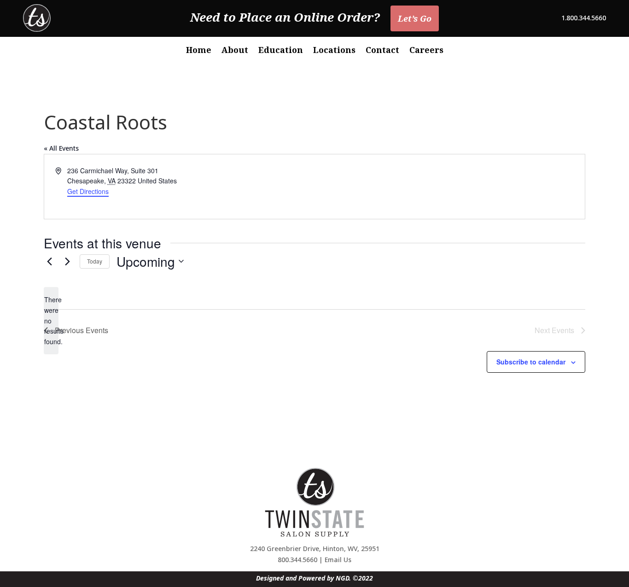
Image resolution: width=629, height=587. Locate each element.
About (234, 51)
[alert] (51, 320)
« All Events (61, 148)
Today (94, 261)
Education (280, 51)
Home (198, 51)
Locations (334, 51)
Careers (426, 51)
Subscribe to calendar (530, 361)
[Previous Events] (49, 261)
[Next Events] (67, 261)
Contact (382, 51)
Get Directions (88, 191)
